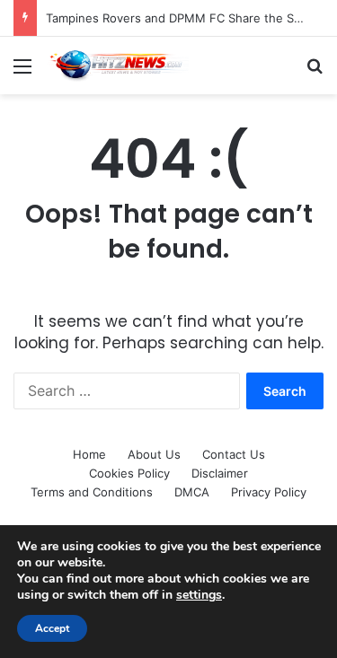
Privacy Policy (268, 492)
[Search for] (315, 72)
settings (199, 595)
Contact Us (233, 454)
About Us (154, 454)
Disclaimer (219, 473)
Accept (52, 628)
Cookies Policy (129, 473)
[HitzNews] (117, 65)
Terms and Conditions (92, 492)
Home (89, 454)
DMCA (191, 492)
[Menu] (22, 72)
